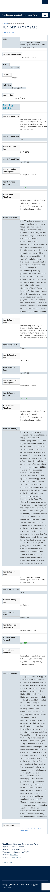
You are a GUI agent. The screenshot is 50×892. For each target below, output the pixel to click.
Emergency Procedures (10, 885)
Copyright (34, 885)
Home (6, 23)
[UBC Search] (45, 3)
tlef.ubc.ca (14, 855)
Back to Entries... (9, 32)
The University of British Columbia (18, 5)
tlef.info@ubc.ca (14, 857)
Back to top (7, 863)
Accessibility (6, 888)
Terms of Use (24, 885)
